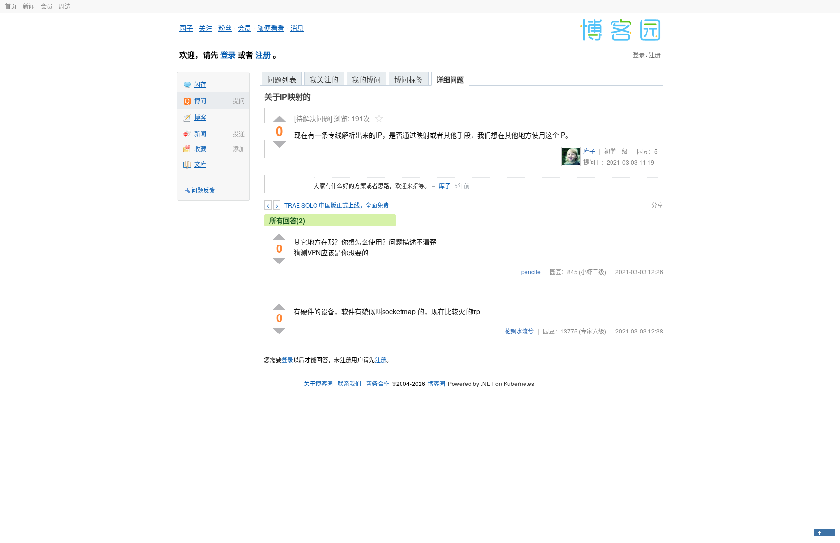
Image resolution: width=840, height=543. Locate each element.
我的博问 (366, 79)
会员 (46, 6)
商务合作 (377, 383)
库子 (589, 151)
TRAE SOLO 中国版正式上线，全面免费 (336, 205)
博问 (200, 100)
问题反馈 (203, 190)
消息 (297, 28)
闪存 (200, 84)
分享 (657, 205)
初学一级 (616, 151)
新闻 (29, 6)
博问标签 (408, 79)
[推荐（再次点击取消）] (279, 119)
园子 (186, 28)
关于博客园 (318, 383)
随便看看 (270, 28)
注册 (263, 54)
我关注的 (324, 79)
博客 (200, 117)
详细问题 (450, 79)
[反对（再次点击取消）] (279, 145)
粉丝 (225, 28)
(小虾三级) (592, 271)
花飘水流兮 (519, 331)
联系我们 (349, 383)
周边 (64, 6)
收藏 (200, 148)
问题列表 (282, 79)
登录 (228, 54)
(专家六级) (592, 331)
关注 (205, 28)
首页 (11, 6)
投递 (239, 133)
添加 (239, 148)
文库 (200, 164)
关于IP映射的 (287, 96)
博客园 (436, 383)
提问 (239, 100)
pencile (531, 271)
